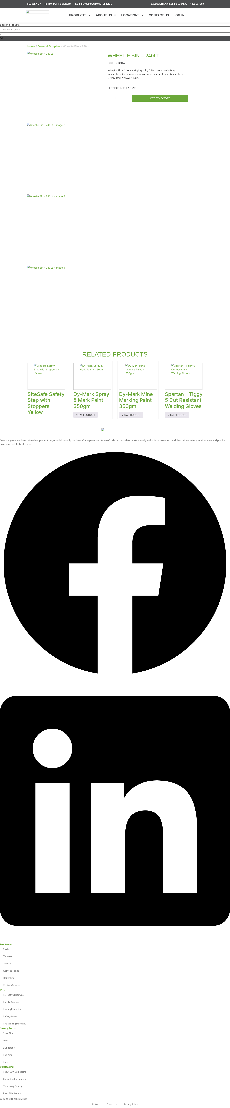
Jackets (7, 963)
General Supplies (49, 46)
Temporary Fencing (13, 1086)
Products (77, 15)
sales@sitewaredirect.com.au (169, 4)
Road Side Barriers (12, 1093)
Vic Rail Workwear (12, 985)
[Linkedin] (115, 941)
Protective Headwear (13, 995)
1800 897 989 (197, 4)
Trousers (7, 956)
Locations (130, 15)
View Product (85, 415)
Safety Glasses (11, 1002)
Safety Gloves (10, 1016)
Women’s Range (11, 971)
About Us (104, 15)
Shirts (6, 949)
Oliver (6, 1040)
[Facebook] (115, 677)
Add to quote (159, 98)
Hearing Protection (12, 1009)
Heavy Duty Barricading (14, 1072)
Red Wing (7, 1055)
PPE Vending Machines (14, 1023)
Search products (10, 24)
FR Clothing (8, 978)
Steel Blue (8, 1033)
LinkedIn (96, 1104)
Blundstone (9, 1048)
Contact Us (159, 15)
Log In (179, 15)
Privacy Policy (131, 1104)
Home (31, 46)
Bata (5, 1062)
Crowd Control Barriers (14, 1079)
